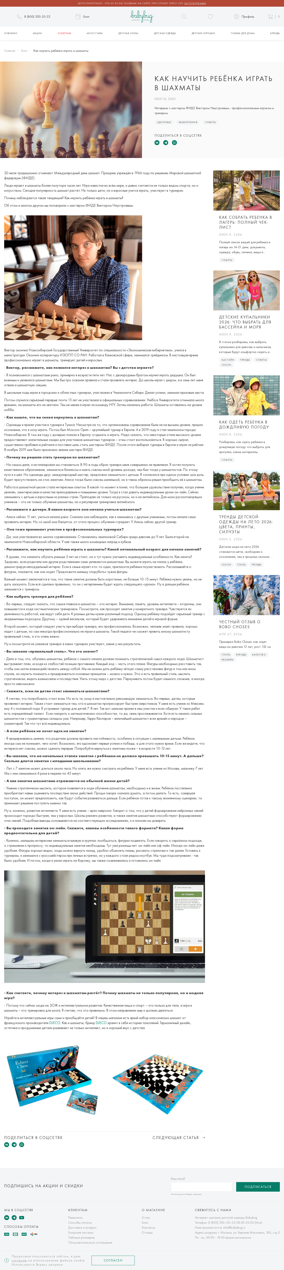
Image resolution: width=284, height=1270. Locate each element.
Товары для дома (242, 33)
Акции (37, 33)
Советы (210, 122)
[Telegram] (165, 142)
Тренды (245, 360)
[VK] (6, 1217)
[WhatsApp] (174, 142)
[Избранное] (210, 16)
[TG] (14, 1217)
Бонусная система (80, 1232)
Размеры (227, 659)
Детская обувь (128, 33)
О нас (146, 1217)
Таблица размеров (81, 1237)
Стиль (241, 564)
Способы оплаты (80, 1222)
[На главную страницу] (142, 17)
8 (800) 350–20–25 (222, 1222)
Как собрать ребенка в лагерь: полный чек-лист (245, 222)
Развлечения (188, 122)
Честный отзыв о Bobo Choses (240, 624)
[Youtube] (21, 1217)
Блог (145, 1222)
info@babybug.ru (234, 1227)
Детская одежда (165, 33)
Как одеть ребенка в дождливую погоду (244, 425)
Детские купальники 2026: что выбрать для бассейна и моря (245, 322)
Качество (259, 654)
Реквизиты (75, 1217)
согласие (19, 1260)
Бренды (275, 33)
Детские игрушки (203, 33)
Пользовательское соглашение (90, 1242)
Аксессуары (95, 33)
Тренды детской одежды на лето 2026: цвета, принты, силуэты (246, 524)
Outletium (64, 33)
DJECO (54, 1022)
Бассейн (228, 360)
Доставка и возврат (82, 1227)
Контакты (148, 1227)
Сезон (226, 365)
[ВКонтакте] (156, 142)
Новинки (10, 33)
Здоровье (164, 122)
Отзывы (147, 1232)
